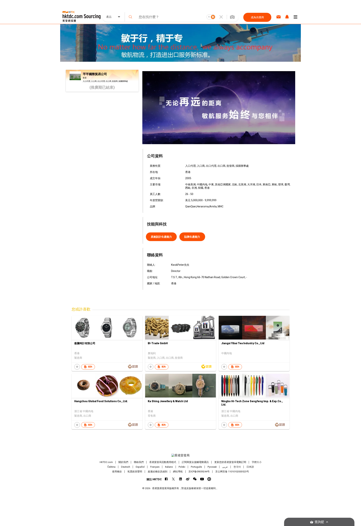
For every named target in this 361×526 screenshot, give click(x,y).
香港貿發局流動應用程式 (162, 462)
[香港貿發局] (180, 455)
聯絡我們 (139, 462)
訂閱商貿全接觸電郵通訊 (195, 462)
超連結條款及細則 (157, 471)
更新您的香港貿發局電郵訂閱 (230, 462)
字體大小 (257, 462)
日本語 (250, 466)
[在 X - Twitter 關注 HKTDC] (173, 479)
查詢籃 (319, 522)
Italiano (169, 466)
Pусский (212, 466)
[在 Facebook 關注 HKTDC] (166, 479)
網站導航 (178, 471)
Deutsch (125, 466)
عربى (225, 466)
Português (196, 466)
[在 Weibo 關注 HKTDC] (188, 479)
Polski (182, 466)
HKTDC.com (106, 462)
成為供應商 (257, 17)
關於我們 (123, 462)
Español (140, 466)
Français (154, 466)
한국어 (237, 466)
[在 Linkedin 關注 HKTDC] (180, 479)
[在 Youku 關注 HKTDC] (209, 479)
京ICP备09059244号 (199, 471)
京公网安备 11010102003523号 (232, 471)
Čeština (111, 466)
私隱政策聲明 (134, 471)
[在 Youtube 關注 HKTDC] (202, 479)
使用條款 (117, 471)
